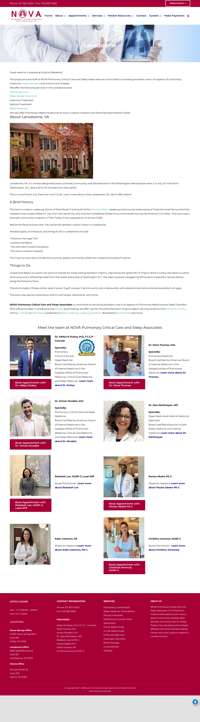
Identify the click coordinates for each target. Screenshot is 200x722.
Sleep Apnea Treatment (23, 96)
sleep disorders (30, 83)
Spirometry (110, 623)
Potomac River (99, 209)
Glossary (108, 650)
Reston (64, 313)
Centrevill (24, 313)
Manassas (37, 313)
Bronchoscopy (111, 642)
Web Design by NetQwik (100, 691)
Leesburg (85, 313)
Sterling (74, 313)
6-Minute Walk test (114, 635)
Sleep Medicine (18, 108)
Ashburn (96, 313)
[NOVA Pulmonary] (26, 10)
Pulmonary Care (19, 92)
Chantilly (172, 308)
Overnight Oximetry (114, 639)
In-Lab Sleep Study (114, 631)
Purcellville (124, 313)
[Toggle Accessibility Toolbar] (195, 702)
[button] (188, 16)
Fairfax (182, 308)
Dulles (58, 308)
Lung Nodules (111, 646)
